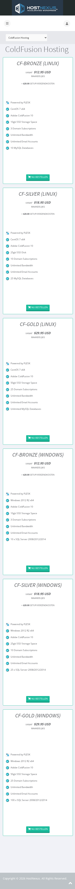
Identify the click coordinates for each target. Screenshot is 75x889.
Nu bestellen (39, 177)
